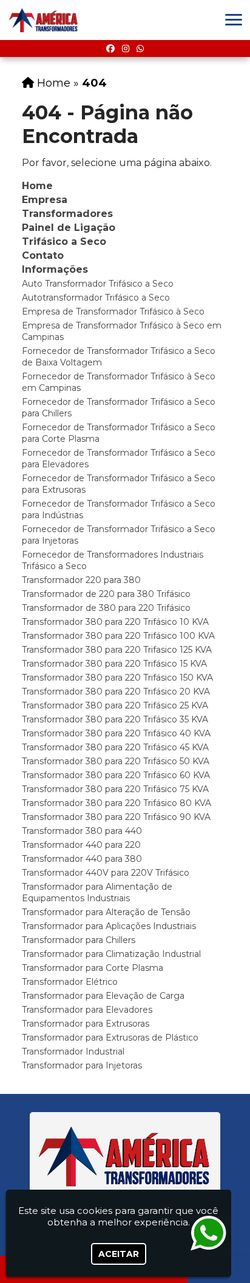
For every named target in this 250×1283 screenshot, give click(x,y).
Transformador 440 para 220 (81, 844)
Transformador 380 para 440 (82, 830)
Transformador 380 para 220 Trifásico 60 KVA (116, 775)
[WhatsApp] (140, 48)
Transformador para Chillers (78, 940)
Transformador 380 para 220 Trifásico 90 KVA (116, 816)
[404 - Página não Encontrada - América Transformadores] (44, 20)
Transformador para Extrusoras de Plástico (110, 1037)
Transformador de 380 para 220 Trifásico (106, 607)
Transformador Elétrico (70, 981)
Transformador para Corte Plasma (92, 967)
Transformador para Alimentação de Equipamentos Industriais (97, 892)
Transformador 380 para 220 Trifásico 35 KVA (115, 719)
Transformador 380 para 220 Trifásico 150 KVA (117, 677)
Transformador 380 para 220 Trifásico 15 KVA (114, 663)
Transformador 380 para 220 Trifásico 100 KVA (118, 635)
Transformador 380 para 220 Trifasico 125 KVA (117, 649)
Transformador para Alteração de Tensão (106, 912)
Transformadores (67, 213)
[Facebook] (110, 48)
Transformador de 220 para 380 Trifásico (106, 593)
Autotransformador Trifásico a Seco (96, 297)
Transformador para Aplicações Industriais (109, 926)
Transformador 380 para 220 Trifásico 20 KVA (116, 691)
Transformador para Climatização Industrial (111, 953)
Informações (55, 269)
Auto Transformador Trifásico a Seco (98, 283)
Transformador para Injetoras (82, 1065)
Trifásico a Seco (64, 241)
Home (37, 186)
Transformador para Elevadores (87, 1009)
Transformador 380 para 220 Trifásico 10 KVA (115, 621)
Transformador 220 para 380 (81, 580)
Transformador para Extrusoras (85, 1023)
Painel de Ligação (68, 227)
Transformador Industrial (73, 1051)
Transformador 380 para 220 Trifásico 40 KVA (116, 733)
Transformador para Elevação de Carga (103, 995)
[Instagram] (125, 48)
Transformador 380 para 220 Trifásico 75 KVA (115, 789)
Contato (43, 255)
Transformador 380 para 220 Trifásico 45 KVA (115, 747)
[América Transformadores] (125, 1156)
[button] (233, 19)
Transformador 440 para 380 (82, 858)
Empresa (44, 199)
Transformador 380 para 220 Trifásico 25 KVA (115, 705)
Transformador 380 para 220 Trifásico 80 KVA (116, 803)
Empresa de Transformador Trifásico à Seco (113, 311)
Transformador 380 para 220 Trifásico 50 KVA (115, 761)
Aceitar (118, 1253)
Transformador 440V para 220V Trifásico (105, 872)
